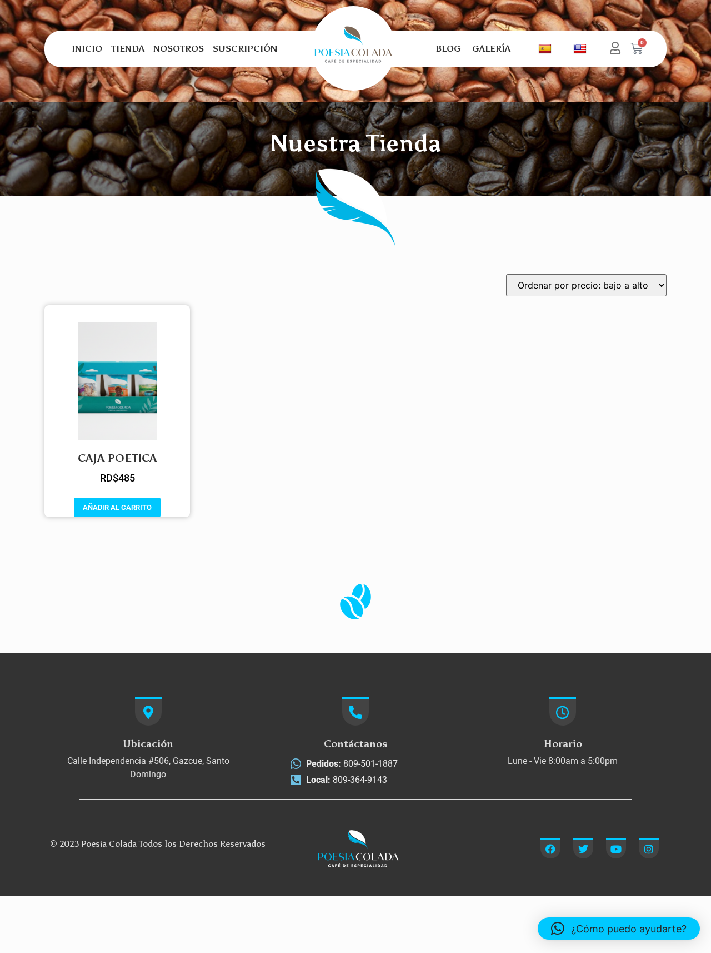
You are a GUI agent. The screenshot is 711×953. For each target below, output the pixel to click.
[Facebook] (550, 848)
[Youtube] (616, 848)
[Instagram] (649, 848)
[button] (619, 928)
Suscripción (245, 48)
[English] (577, 49)
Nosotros (178, 48)
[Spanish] (546, 49)
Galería (491, 48)
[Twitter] (583, 848)
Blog (448, 48)
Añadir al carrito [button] (117, 507)
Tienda (127, 48)
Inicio (87, 48)
